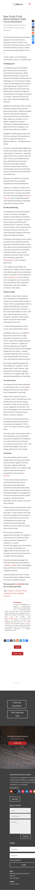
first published (19, 584)
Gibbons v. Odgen (10, 565)
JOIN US (17, 743)
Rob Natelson (9, 25)
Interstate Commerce (11, 593)
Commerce (10, 591)
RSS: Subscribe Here (17, 714)
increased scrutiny (13, 277)
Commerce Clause (19, 28)
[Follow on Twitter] (15, 791)
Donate (15, 798)
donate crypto (17, 654)
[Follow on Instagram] (30, 791)
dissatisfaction (10, 260)
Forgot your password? (15, 860)
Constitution (7, 30)
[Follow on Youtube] (11, 791)
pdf (28, 333)
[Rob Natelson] (8, 608)
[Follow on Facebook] (19, 791)
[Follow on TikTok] (22, 791)
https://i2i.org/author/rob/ (11, 618)
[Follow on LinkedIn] (26, 791)
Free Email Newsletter (16, 704)
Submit (26, 836)
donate (17, 647)
